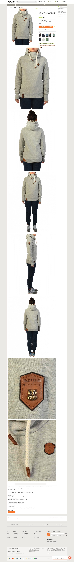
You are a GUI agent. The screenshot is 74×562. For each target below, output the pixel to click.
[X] (41, 47)
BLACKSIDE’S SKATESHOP (37, 531)
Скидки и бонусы (36, 536)
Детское (62, 4)
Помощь (50, 1)
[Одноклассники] (40, 47)
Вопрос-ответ (8, 537)
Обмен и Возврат (15, 536)
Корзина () (23, 537)
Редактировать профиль (25, 533)
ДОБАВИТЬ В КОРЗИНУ (43, 27)
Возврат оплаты (15, 537)
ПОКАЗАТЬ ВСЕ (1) (55, 517)
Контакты (35, 534)
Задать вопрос (12, 512)
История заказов (24, 534)
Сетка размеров (44, 20)
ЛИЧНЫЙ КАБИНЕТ (24, 531)
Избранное (24, 536)
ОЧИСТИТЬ (49, 517)
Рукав (50, 21)
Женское (19, 4)
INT (39, 21)
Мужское (11, 4)
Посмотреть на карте (32, 551)
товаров (64, 1)
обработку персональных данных (18, 553)
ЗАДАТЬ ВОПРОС (61, 16)
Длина (44, 21)
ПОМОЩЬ (14, 531)
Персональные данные (37, 537)
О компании (35, 533)
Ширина (47, 21)
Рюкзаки (28, 4)
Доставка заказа (15, 533)
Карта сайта (48, 553)
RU (41, 21)
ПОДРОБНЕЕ (65, 535)
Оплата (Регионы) (15, 534)
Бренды (45, 4)
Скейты (37, 4)
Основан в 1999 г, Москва (50, 552)
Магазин (54, 4)
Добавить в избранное (43, 29)
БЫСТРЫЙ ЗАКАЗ (50, 27)
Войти (57, 1)
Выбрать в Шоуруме (50, 43)
